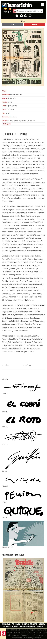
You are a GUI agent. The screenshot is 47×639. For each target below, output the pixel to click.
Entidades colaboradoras (27, 627)
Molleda (5, 486)
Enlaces (18, 624)
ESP (5, 12)
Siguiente (27, 365)
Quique (4, 517)
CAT (9, 12)
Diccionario (25, 624)
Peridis (4, 502)
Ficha (12, 24)
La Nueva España (20, 121)
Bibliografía (33, 624)
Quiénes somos (6, 624)
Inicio (23, 21)
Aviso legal (40, 627)
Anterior (5, 365)
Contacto (15, 627)
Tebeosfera (31, 121)
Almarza (4, 393)
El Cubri (4, 411)
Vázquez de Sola (7, 547)
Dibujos (34, 24)
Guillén (4, 471)
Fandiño (5, 444)
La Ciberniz (11, 121)
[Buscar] (14, 11)
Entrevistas (7, 627)
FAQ (13, 624)
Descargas (42, 624)
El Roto (4, 426)
